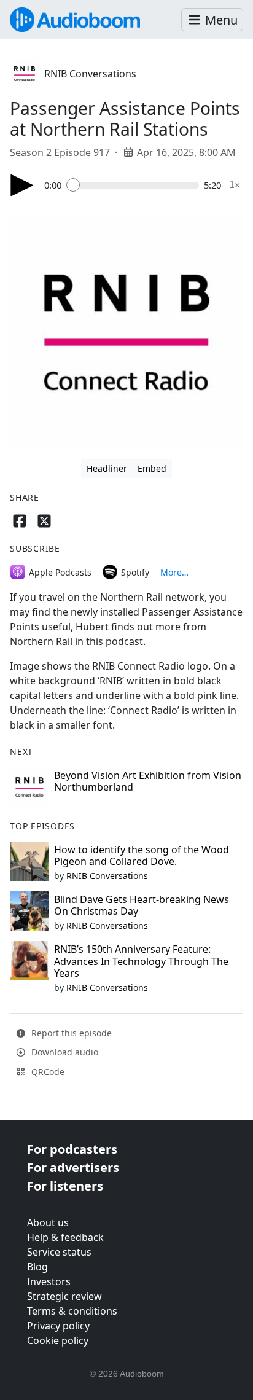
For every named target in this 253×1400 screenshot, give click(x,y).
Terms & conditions (72, 1311)
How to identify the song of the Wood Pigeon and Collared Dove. (141, 855)
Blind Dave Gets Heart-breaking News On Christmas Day (141, 905)
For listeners (65, 1186)
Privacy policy (58, 1325)
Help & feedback (65, 1237)
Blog (37, 1266)
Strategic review (64, 1296)
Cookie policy (57, 1340)
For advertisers (73, 1167)
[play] (22, 185)
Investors (49, 1281)
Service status (59, 1252)
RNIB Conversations (90, 73)
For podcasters (72, 1149)
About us (48, 1222)
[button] (212, 20)
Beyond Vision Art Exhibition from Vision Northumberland (147, 781)
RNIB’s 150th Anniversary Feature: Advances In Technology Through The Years (141, 960)
